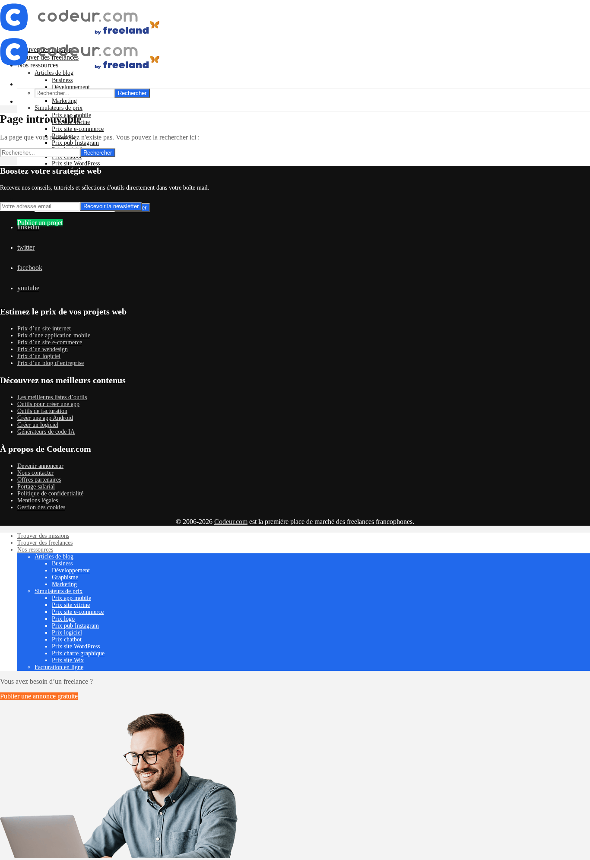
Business (62, 80)
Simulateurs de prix (58, 108)
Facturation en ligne (59, 667)
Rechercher (132, 93)
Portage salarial (36, 486)
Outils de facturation (42, 411)
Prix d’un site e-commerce (49, 342)
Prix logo (63, 619)
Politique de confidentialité (50, 493)
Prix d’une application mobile (53, 335)
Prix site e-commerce (78, 129)
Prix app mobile (71, 598)
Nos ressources (35, 549)
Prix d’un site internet (44, 328)
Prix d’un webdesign (42, 349)
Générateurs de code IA (46, 431)
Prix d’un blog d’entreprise (50, 363)
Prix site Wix (68, 177)
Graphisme (65, 577)
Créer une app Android (45, 418)
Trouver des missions (43, 536)
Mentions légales (37, 500)
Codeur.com (230, 521)
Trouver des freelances (45, 542)
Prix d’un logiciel (38, 356)
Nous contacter (35, 473)
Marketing (64, 101)
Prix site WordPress (76, 163)
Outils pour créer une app (48, 404)
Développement (71, 87)
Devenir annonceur (40, 466)
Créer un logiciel (37, 425)
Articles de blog (54, 556)
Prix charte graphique (78, 653)
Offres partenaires (39, 479)
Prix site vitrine (71, 605)
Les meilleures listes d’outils (52, 397)
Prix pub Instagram (75, 143)
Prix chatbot (67, 639)
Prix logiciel (67, 632)
